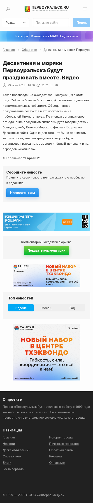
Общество (29, 49)
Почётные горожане (64, 443)
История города (61, 437)
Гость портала (13, 469)
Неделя (21, 308)
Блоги (7, 462)
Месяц (46, 308)
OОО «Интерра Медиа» (46, 495)
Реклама (55, 456)
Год (72, 308)
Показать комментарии (46, 250)
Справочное (12, 456)
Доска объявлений (16, 450)
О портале (57, 462)
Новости (9, 443)
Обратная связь (61, 450)
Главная (9, 49)
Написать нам (22, 192)
